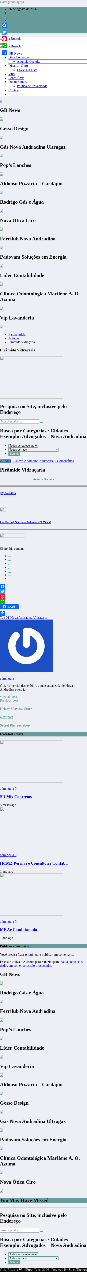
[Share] (43, 613)
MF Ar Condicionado (18, 929)
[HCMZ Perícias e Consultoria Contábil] (31, 848)
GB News (15, 53)
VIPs (11, 74)
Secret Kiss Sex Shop (15, 725)
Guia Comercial (19, 57)
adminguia (7, 678)
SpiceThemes (78, 1269)
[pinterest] (9, 572)
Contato (13, 90)
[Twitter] (43, 591)
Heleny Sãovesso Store (16, 708)
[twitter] (9, 560)
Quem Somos (17, 82)
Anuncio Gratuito (28, 61)
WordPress (26, 1269)
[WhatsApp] (43, 601)
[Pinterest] (43, 596)
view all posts (9, 696)
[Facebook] (43, 586)
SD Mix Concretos (16, 796)
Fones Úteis (16, 78)
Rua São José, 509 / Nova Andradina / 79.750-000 (25, 522)
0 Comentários (64, 461)
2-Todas (5, 461)
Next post (6, 717)
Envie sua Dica (27, 70)
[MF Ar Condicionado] (31, 914)
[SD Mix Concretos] (31, 781)
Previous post (9, 700)
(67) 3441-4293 (8, 493)
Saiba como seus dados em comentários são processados (41, 963)
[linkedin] (9, 564)
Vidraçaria (47, 461)
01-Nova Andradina (25, 461)
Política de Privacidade (32, 86)
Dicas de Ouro (18, 65)
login (31, 954)
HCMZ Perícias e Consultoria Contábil (34, 863)
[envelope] (9, 568)
